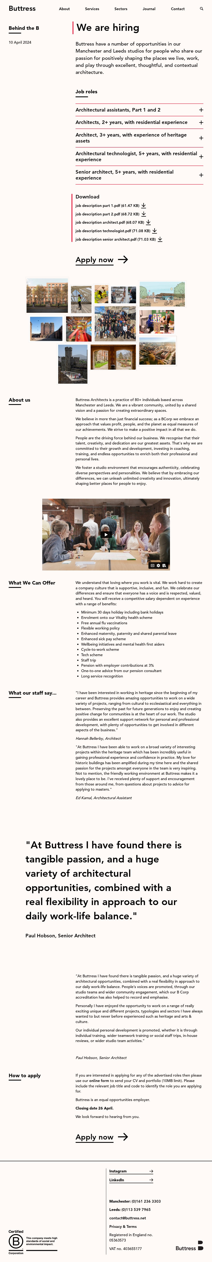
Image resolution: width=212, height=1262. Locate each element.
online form (99, 1080)
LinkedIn (116, 1180)
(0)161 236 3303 (146, 1201)
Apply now (94, 259)
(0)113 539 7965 (136, 1209)
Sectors (120, 8)
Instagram (118, 1171)
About (64, 8)
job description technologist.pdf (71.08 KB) (113, 230)
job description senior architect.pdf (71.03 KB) (116, 239)
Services (92, 8)
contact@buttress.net (127, 1218)
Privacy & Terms (123, 1226)
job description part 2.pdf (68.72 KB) (107, 214)
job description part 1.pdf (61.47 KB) (107, 205)
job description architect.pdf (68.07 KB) (110, 222)
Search (201, 8)
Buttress (22, 6)
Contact (178, 8)
